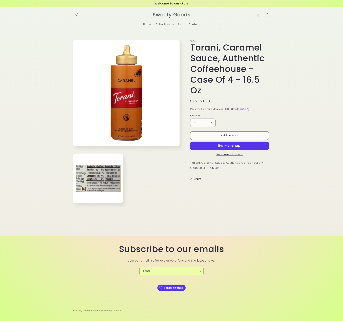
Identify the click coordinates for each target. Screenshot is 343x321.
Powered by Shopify (110, 310)
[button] (77, 15)
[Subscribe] (199, 271)
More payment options (230, 154)
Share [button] (198, 179)
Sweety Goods (91, 310)
